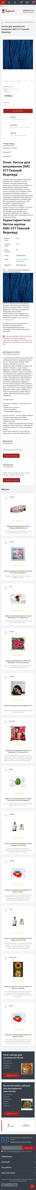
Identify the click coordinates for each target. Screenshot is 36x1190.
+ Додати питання (11, 480)
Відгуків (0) (7, 152)
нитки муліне (14, 340)
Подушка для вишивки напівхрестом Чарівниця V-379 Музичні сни (18, 751)
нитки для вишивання (12, 336)
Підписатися (28, 1148)
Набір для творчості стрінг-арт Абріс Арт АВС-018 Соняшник (18, 987)
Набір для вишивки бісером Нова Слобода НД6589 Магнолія (18, 527)
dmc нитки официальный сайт (17, 342)
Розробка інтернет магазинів (10, 1179)
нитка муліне (24, 340)
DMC (11, 87)
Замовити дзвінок (28, 12)
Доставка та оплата (10, 148)
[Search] (33, 17)
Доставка (13, 125)
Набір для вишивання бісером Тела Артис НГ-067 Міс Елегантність (18, 572)
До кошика (18, 111)
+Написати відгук (11, 456)
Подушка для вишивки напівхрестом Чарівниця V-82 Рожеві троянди (18, 661)
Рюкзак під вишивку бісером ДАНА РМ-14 (18, 705)
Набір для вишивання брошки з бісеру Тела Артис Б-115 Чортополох (18, 617)
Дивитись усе (11, 1075)
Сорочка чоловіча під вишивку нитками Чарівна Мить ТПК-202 (18, 844)
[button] (15, 2)
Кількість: (6, 102)
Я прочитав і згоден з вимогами (17, 1151)
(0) (19, 81)
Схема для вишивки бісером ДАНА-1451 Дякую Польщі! (18, 891)
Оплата (13, 117)
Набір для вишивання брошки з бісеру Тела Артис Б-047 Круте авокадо (18, 799)
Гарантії (13, 133)
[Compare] (32, 81)
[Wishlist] (26, 81)
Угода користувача (15, 1151)
